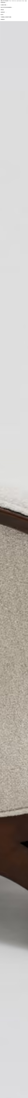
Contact (3, 12)
